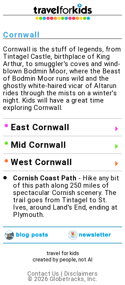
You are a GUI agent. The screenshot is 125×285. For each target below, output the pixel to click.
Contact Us (43, 273)
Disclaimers (81, 273)
